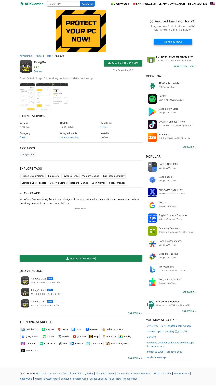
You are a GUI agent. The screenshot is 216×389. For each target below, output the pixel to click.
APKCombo (26, 55)
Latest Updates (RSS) (102, 378)
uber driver (31, 350)
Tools (22, 137)
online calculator (114, 329)
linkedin (79, 343)
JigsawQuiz (26, 378)
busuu (79, 329)
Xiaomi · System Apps (47, 378)
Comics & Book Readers (33, 182)
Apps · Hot (154, 75)
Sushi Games (98, 182)
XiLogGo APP (30, 193)
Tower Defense (70, 176)
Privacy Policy (85, 373)
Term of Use (69, 373)
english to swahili (155, 351)
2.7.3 (25, 127)
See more (134, 312)
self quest (31, 343)
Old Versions (31, 271)
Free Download (184, 66)
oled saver (49, 343)
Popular (153, 156)
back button (32, 329)
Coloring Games (58, 182)
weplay (127, 336)
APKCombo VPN (162, 373)
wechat (50, 329)
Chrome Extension (141, 373)
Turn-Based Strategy (114, 176)
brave (65, 329)
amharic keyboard (120, 343)
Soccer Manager (117, 182)
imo (65, 343)
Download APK (125, 63)
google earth (32, 336)
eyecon (94, 329)
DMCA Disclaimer (105, 373)
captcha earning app (179, 325)
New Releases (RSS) (127, 378)
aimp (96, 336)
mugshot (151, 337)
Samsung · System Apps (74, 378)
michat (50, 336)
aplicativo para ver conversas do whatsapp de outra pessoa (170, 344)
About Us (55, 373)
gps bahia (162, 331)
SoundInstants (182, 373)
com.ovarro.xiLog (69, 137)
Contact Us (123, 373)
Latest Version (33, 116)
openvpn (111, 336)
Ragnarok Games (79, 182)
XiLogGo (40, 62)
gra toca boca (174, 351)
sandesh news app (156, 357)
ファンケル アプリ (156, 325)
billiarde (150, 331)
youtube (81, 336)
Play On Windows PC (123, 70)
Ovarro (38, 71)
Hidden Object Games (33, 176)
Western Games (90, 176)
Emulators (53, 176)
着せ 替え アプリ (178, 331)
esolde (65, 336)
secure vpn (97, 343)
